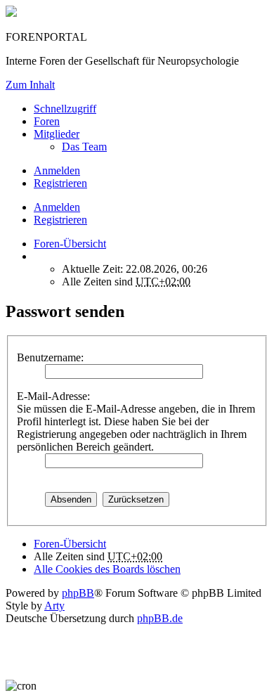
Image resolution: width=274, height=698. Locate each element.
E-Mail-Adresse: (53, 396)
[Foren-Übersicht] (11, 13)
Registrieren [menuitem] (60, 183)
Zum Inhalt (30, 85)
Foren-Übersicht (70, 544)
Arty (54, 606)
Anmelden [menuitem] (57, 170)
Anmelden (57, 207)
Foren (47, 121)
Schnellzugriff (65, 109)
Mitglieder (56, 134)
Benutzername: (50, 357)
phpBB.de (160, 618)
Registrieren (60, 220)
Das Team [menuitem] (84, 147)
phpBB (78, 593)
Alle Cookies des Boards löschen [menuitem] (107, 569)
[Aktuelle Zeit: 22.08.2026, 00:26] (38, 256)
